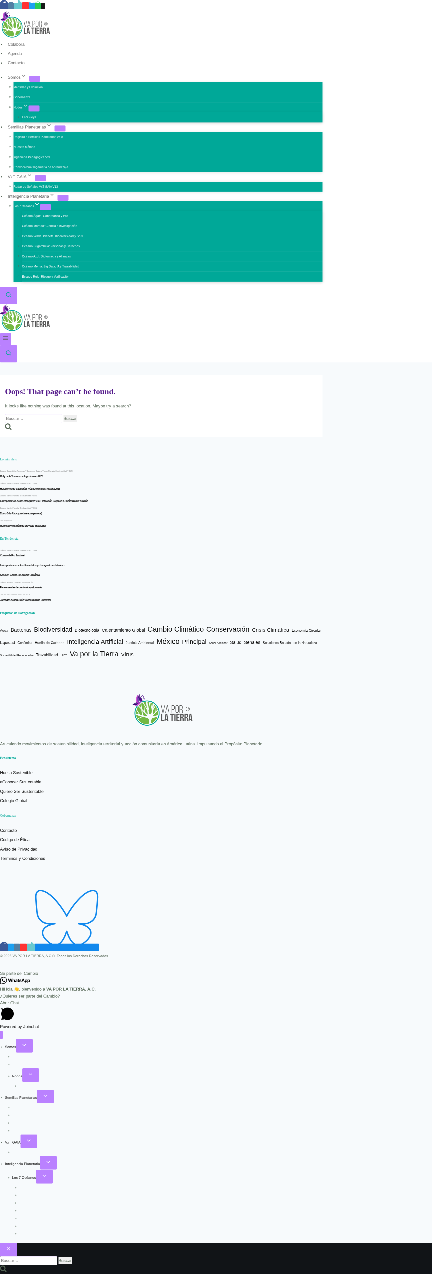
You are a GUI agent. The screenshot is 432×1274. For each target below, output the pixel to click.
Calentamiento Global (123, 630)
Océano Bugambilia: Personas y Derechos (51, 246)
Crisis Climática (270, 630)
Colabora (16, 44)
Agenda (15, 53)
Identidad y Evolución (28, 87)
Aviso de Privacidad (18, 849)
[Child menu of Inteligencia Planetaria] (63, 198)
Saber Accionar (218, 642)
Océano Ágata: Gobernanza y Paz (45, 216)
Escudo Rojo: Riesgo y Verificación (46, 276)
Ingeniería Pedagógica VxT (32, 157)
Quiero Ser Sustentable (22, 791)
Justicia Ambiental (140, 643)
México (168, 641)
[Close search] (8, 1249)
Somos (10, 1047)
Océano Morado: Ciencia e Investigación (49, 226)
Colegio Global (13, 800)
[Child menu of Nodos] (34, 108)
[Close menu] (1, 1035)
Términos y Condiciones (22, 858)
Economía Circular (306, 630)
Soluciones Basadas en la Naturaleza (290, 643)
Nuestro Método (24, 147)
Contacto (16, 63)
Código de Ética (15, 839)
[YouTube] (25, 6)
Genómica (25, 643)
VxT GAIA (12, 1142)
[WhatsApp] (38, 6)
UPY (63, 655)
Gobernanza (22, 97)
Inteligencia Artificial (95, 641)
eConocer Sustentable (20, 782)
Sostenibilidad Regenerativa (17, 655)
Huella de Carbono (49, 643)
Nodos (17, 1076)
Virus (127, 655)
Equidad (7, 642)
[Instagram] (11, 6)
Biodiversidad (53, 629)
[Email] (43, 6)
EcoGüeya (29, 117)
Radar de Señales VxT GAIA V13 (36, 186)
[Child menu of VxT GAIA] (40, 178)
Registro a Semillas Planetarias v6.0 (38, 137)
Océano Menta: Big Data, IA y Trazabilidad (50, 266)
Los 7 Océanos (24, 1178)
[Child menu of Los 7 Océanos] (45, 207)
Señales (252, 642)
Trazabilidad (47, 655)
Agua (4, 630)
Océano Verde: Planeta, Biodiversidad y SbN (52, 236)
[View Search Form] (8, 295)
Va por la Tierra (94, 654)
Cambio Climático (176, 629)
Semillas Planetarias (21, 1098)
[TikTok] (18, 6)
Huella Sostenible (16, 772)
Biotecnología (87, 630)
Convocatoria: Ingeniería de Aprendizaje (41, 167)
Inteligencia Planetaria (22, 1164)
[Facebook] (4, 6)
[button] (216, 973)
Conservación (228, 629)
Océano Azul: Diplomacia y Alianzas (46, 256)
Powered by (19, 1026)
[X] (32, 6)
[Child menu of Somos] (34, 79)
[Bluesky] (67, 947)
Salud (236, 642)
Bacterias (21, 630)
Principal (194, 641)
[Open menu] (5, 339)
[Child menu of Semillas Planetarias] (60, 128)
